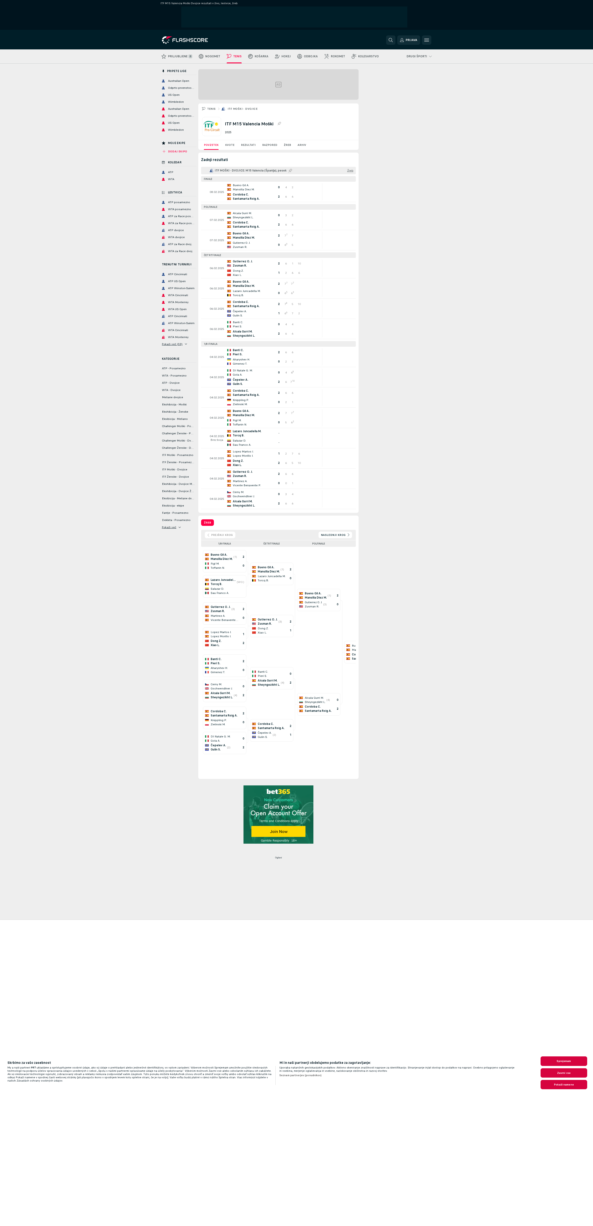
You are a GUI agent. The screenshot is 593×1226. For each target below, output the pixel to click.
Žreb (287, 145)
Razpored (269, 145)
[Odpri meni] (426, 40)
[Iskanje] (390, 40)
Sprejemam (564, 1061)
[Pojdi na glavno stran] (194, 40)
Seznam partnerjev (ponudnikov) (300, 1075)
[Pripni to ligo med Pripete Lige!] (279, 123)
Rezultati (248, 145)
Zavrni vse (564, 1073)
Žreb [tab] (207, 522)
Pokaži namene (564, 1084)
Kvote (229, 145)
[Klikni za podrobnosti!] (278, 192)
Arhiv (302, 145)
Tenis (211, 108)
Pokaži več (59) (172, 344)
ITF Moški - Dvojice (243, 108)
